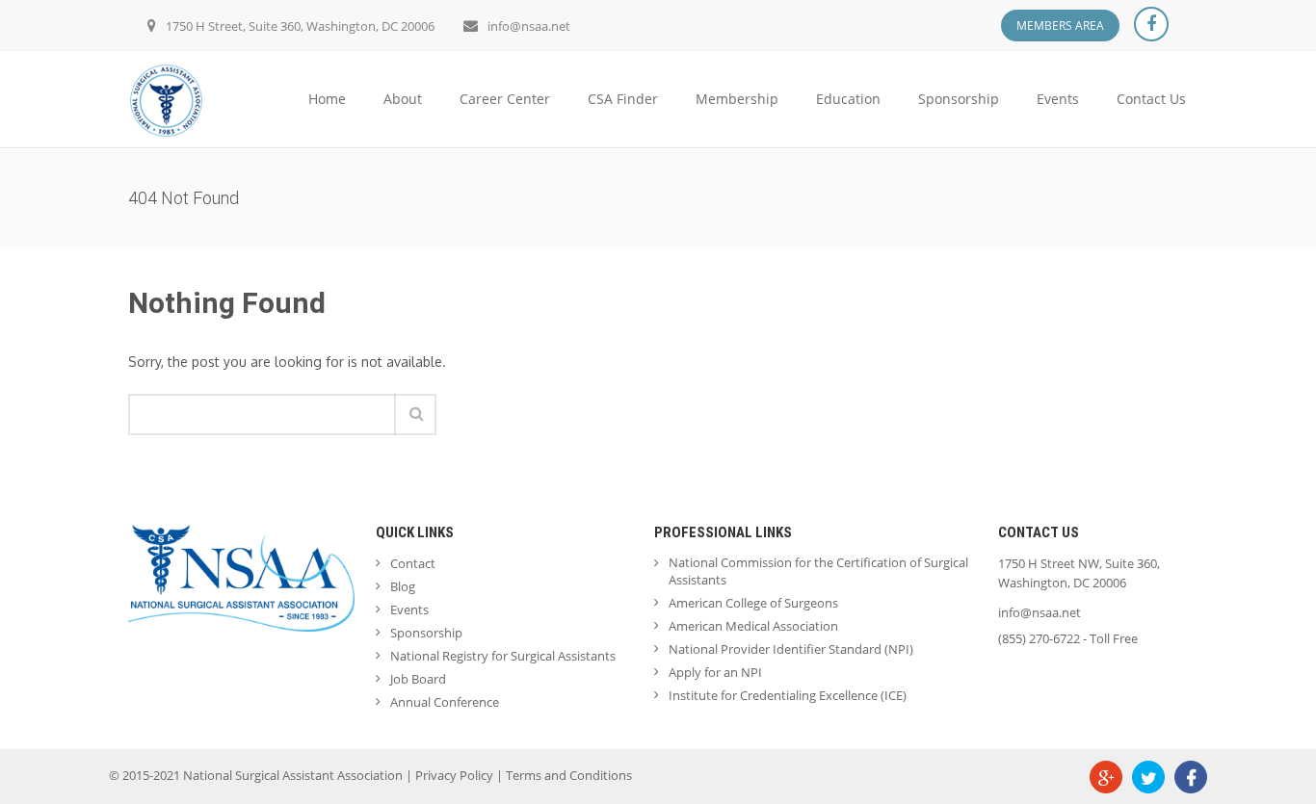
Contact (412, 563)
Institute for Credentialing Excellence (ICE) (788, 695)
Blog (402, 586)
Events (1058, 99)
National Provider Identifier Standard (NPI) (791, 649)
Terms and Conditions (569, 775)
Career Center (505, 99)
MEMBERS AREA (1060, 25)
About (402, 99)
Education (848, 99)
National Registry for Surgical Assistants (503, 655)
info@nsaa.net (528, 26)
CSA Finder (623, 99)
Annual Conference (444, 702)
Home (327, 99)
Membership (737, 99)
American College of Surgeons (753, 602)
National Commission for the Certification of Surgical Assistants (818, 571)
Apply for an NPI (715, 672)
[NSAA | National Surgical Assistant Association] (166, 99)
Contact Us (1151, 99)
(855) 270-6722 (1039, 638)
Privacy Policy (454, 775)
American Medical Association (753, 626)
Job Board (418, 678)
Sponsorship (958, 99)
